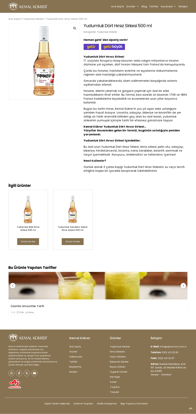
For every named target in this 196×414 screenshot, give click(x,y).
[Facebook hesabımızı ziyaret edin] (19, 373)
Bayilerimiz (75, 366)
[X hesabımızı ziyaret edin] (27, 373)
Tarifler (154, 6)
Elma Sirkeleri (117, 351)
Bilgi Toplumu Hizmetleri (134, 403)
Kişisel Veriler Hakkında (57, 403)
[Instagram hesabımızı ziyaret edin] (11, 373)
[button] (74, 28)
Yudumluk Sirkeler (33, 18)
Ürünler (131, 6)
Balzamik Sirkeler (119, 361)
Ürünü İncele (28, 241)
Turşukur (115, 386)
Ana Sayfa (117, 6)
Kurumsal (167, 6)
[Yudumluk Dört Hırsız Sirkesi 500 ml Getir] (91, 47)
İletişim (183, 6)
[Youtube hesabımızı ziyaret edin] (34, 373)
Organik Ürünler (119, 371)
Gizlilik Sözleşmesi (107, 403)
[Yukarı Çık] (191, 409)
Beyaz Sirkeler (117, 366)
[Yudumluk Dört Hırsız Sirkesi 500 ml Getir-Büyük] (113, 47)
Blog (144, 6)
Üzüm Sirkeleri (118, 356)
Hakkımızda (75, 356)
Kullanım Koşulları (83, 403)
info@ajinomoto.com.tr (173, 346)
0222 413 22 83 (170, 352)
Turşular (114, 392)
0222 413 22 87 (166, 358)
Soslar (113, 381)
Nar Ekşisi (115, 376)
